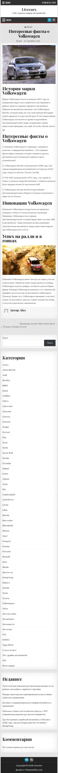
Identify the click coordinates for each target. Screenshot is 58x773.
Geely (5, 448)
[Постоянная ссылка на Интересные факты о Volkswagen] (29, 64)
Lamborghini (8, 494)
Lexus (5, 505)
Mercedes (7, 520)
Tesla (5, 593)
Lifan (4, 510)
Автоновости (8, 624)
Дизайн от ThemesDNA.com (29, 770)
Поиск (5, 338)
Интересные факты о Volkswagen (29, 34)
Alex (20, 41)
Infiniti (5, 468)
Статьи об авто (9, 650)
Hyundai (6, 463)
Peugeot (6, 541)
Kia (4, 489)
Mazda (29, 27)
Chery (5, 401)
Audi (4, 375)
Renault (6, 557)
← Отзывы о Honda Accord (13, 327)
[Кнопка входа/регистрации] (49, 20)
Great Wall (7, 453)
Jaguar (5, 479)
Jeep (5, 484)
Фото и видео (8, 666)
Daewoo (6, 422)
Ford (4, 443)
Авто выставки (9, 614)
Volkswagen (8, 603)
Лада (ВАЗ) (7, 645)
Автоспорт (7, 629)
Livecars (29, 9)
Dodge (5, 427)
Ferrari (6, 432)
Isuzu (5, 474)
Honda (5, 458)
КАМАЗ (5, 640)
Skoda (5, 567)
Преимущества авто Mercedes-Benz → (38, 324)
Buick (5, 391)
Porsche (6, 551)
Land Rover (8, 499)
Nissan (5, 531)
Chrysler (6, 411)
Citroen (6, 417)
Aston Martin (8, 370)
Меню (8, 2)
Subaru (6, 583)
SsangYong (7, 577)
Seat (4, 562)
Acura (5, 365)
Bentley (6, 380)
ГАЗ (4, 634)
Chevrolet (7, 406)
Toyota (5, 598)
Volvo (5, 608)
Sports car (7, 572)
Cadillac (6, 396)
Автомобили (8, 619)
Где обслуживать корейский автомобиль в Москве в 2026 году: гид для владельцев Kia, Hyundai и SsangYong (26, 722)
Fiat (4, 437)
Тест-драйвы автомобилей (14, 655)
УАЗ (4, 660)
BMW (5, 385)
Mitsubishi (7, 525)
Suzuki (5, 588)
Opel (4, 536)
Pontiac (6, 546)
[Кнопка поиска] (54, 20)
